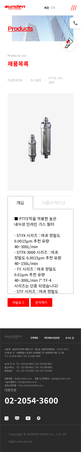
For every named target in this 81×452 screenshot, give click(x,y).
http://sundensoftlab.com (30, 385)
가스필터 (35, 80)
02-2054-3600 (15, 356)
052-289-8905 (27, 367)
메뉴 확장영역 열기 (74, 7)
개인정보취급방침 (52, 337)
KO (46, 7)
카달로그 (18, 302)
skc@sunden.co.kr (23, 378)
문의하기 (41, 302)
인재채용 (34, 337)
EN (53, 7)
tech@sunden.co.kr (27, 381)
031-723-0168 (27, 370)
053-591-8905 (27, 363)
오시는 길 (69, 337)
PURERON (15, 80)
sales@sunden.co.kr (60, 378)
